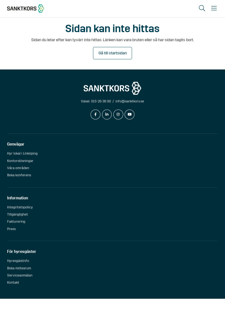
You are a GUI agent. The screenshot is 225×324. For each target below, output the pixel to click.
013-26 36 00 (101, 101)
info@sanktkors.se (130, 101)
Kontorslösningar (20, 161)
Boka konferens (19, 175)
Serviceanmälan (19, 275)
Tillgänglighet (17, 214)
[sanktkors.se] (25, 8)
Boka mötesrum (19, 268)
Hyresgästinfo (18, 261)
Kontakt (13, 282)
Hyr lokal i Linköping (22, 153)
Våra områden (18, 168)
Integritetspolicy (20, 207)
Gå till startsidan (113, 53)
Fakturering (16, 221)
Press (11, 229)
